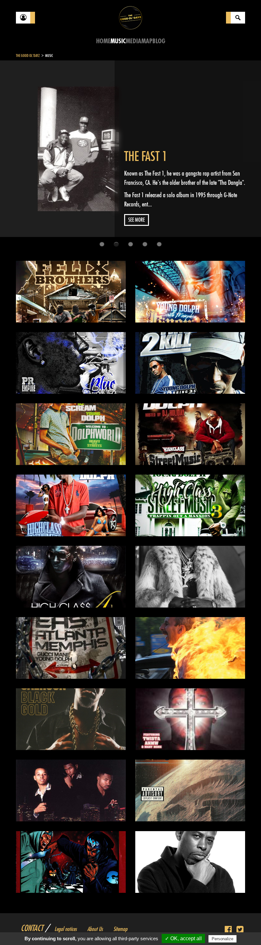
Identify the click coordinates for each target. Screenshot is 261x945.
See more (136, 220)
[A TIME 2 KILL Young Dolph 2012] (190, 363)
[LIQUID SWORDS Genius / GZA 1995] (71, 862)
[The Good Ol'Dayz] (130, 17)
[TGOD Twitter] (239, 930)
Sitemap (120, 929)
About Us (95, 929)
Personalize (222, 938)
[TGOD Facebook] (228, 930)
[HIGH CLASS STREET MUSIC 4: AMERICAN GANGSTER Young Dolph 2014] (71, 577)
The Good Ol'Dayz (28, 56)
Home (103, 41)
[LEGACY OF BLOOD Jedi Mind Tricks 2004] (190, 648)
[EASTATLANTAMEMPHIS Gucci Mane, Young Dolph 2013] (71, 648)
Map (146, 41)
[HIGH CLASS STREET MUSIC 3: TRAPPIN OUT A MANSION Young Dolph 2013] (190, 505)
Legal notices (65, 929)
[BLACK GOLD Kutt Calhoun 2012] (71, 719)
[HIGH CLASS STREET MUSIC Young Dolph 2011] (190, 434)
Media (133, 41)
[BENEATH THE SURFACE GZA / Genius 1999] (190, 790)
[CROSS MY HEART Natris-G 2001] (190, 719)
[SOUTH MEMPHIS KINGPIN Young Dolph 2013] (190, 292)
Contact (32, 928)
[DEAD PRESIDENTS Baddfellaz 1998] (71, 790)
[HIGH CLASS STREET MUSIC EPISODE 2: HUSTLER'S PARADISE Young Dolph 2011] (71, 505)
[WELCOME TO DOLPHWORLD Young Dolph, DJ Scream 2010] (71, 434)
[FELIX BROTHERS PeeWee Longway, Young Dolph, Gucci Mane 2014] (71, 292)
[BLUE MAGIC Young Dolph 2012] (71, 363)
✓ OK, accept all (183, 938)
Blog (158, 41)
